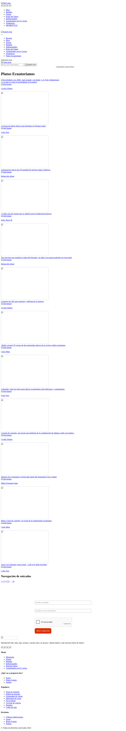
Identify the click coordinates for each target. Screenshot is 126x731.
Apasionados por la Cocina (16, 21)
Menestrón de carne (13, 698)
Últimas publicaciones (14, 717)
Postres (8, 682)
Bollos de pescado (13, 694)
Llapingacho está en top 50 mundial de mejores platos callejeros (25, 170)
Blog (8, 10)
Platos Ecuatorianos (13, 56)
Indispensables (11, 19)
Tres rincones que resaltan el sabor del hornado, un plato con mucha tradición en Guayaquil (36, 258)
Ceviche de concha (13, 703)
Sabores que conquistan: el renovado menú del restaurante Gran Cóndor (29, 477)
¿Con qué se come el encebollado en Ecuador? (19, 82)
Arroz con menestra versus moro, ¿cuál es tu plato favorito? (24, 565)
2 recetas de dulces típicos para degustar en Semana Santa (23, 126)
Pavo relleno (11, 701)
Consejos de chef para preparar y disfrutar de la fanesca (22, 301)
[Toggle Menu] (2, 34)
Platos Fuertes (11, 680)
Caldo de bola (11, 707)
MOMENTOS (11, 25)
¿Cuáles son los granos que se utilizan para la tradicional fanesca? (26, 214)
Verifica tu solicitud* (42, 615)
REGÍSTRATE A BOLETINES (65, 67)
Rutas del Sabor (12, 16)
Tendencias (10, 23)
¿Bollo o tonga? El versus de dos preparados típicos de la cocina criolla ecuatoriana (33, 345)
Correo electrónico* (42, 607)
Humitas (9, 705)
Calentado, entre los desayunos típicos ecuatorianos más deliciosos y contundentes (33, 389)
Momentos (10, 657)
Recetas (9, 38)
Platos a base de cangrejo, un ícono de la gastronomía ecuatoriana (26, 521)
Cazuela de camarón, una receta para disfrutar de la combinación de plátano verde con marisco (37, 433)
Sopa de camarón (12, 692)
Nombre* (38, 599)
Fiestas (8, 14)
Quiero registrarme (43, 631)
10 (13, 581)
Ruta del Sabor (11, 666)
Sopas (8, 678)
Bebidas (9, 12)
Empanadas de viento (14, 696)
